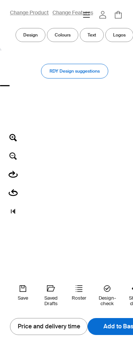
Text (92, 34)
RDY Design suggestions (75, 71)
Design (30, 34)
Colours (63, 34)
